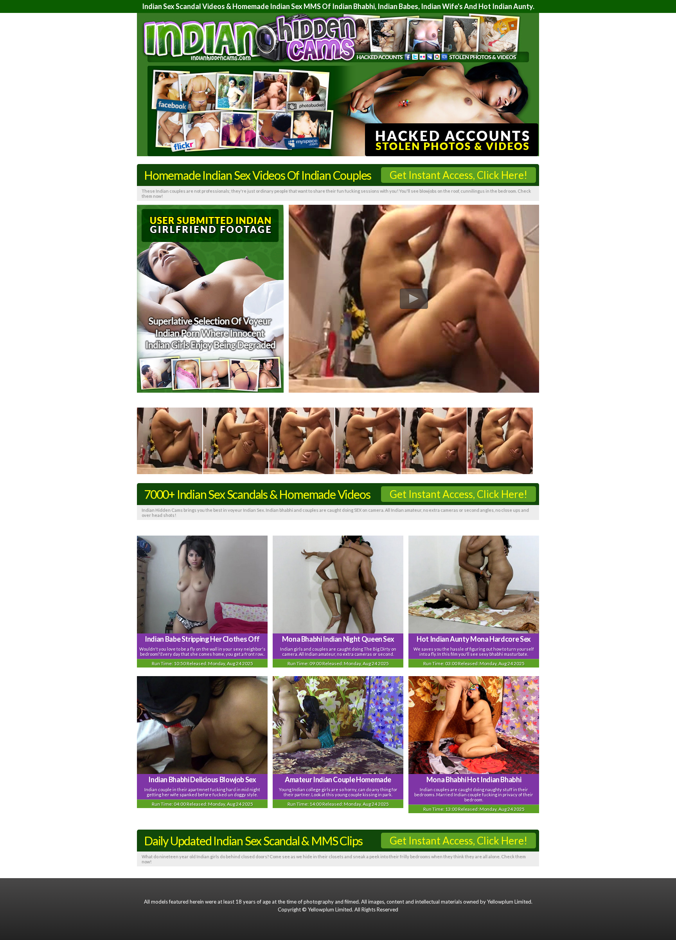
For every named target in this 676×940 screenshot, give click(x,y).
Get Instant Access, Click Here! (458, 175)
